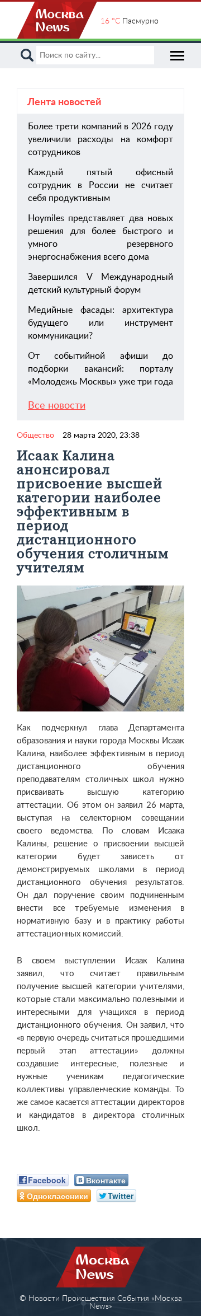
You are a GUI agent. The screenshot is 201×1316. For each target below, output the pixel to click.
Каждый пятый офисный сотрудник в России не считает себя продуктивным (100, 185)
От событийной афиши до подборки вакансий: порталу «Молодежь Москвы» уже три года (100, 369)
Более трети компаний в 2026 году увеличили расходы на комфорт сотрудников (100, 139)
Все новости (56, 406)
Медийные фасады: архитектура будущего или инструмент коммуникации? (100, 323)
